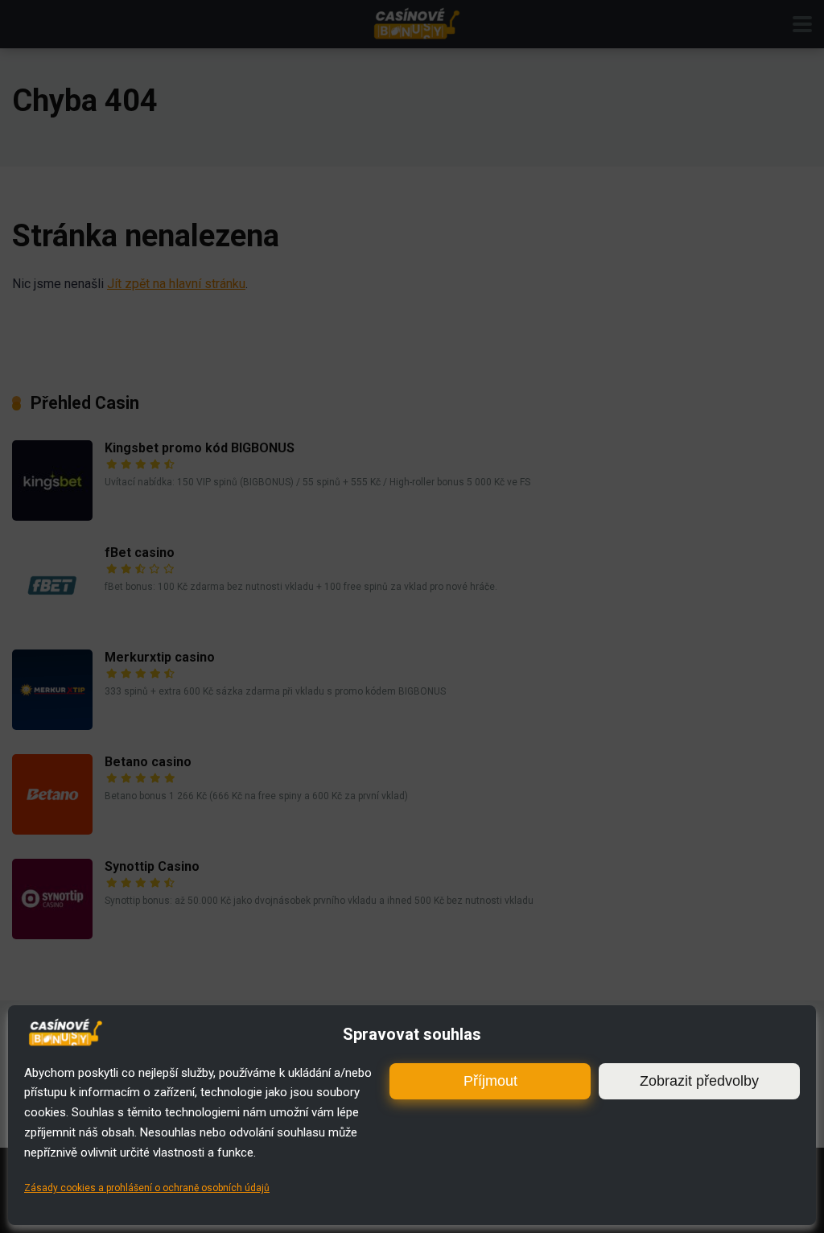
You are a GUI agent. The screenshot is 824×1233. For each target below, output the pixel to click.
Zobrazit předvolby (699, 1081)
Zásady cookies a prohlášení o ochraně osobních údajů (147, 1188)
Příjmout (490, 1081)
